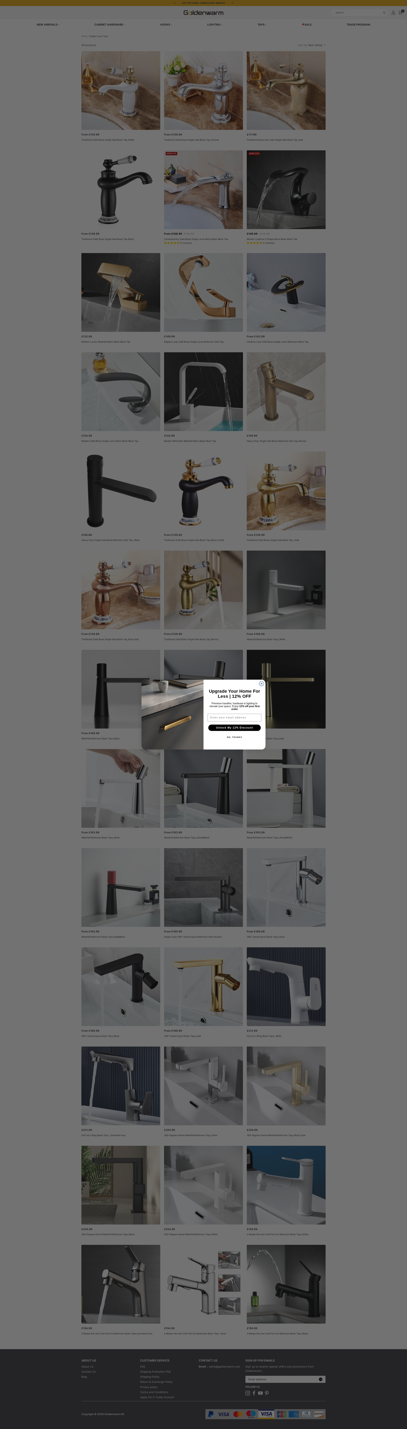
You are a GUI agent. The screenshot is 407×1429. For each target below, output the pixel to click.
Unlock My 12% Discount (234, 727)
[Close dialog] (261, 683)
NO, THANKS (234, 737)
